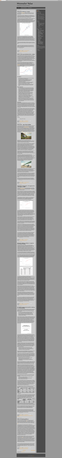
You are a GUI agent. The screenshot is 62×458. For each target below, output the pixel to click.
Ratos (32, 415)
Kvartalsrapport (23, 51)
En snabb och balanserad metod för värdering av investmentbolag (41, 18)
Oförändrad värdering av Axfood (23, 11)
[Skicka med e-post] (30, 50)
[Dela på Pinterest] (32, 50)
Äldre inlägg (33, 450)
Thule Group (22, 183)
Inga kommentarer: (27, 50)
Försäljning (20, 448)
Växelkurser (42, 48)
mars (38, 26)
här (17, 423)
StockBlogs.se (39, 50)
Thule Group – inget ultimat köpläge (24, 124)
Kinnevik (30, 415)
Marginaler (26, 448)
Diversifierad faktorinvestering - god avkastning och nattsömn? (41, 30)
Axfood (20, 51)
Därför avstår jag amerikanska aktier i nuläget (26, 54)
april (38, 22)
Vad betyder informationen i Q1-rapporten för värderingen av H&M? (41, 16)
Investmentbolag (25, 415)
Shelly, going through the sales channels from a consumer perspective (41, 36)
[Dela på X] (31, 50)
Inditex (24, 448)
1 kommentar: (26, 239)
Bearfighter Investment (40, 43)
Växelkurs (40, 48)
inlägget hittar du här (22, 188)
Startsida (24, 450)
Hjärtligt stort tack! (39, 38)
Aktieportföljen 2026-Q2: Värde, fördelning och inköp (41, 32)
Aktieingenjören (39, 35)
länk (22, 131)
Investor (28, 415)
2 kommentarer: (26, 414)
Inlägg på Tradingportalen (40, 42)
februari (39, 27)
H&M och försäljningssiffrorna (23, 419)
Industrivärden (21, 415)
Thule (20, 183)
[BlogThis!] (30, 182)
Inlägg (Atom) (22, 451)
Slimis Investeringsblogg (40, 33)
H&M (20, 240)
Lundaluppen (39, 40)
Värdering (26, 51)
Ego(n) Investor (39, 31)
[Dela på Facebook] (31, 414)
